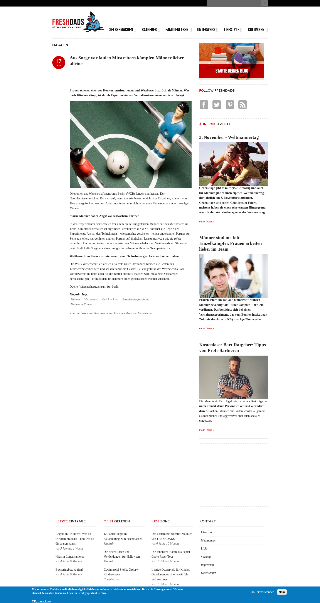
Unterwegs (206, 29)
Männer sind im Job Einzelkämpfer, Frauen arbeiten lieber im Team (230, 243)
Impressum (207, 565)
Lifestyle (231, 29)
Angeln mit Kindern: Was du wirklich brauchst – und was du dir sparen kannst (75, 538)
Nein (282, 592)
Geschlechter (110, 299)
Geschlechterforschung (135, 299)
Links (204, 548)
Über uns (206, 532)
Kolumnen (256, 29)
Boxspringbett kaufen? (69, 569)
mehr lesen (205, 221)
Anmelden (125, 313)
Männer (75, 299)
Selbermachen (121, 29)
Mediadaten (208, 540)
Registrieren (145, 313)
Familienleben (177, 29)
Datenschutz (208, 573)
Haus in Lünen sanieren (70, 556)
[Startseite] (78, 22)
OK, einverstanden (262, 592)
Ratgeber (149, 29)
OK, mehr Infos (41, 601)
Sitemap (206, 556)
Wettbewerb (91, 299)
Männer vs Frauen (82, 304)
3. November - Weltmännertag (229, 137)
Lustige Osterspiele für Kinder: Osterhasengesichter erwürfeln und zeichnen (171, 574)
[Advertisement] (217, 17)
